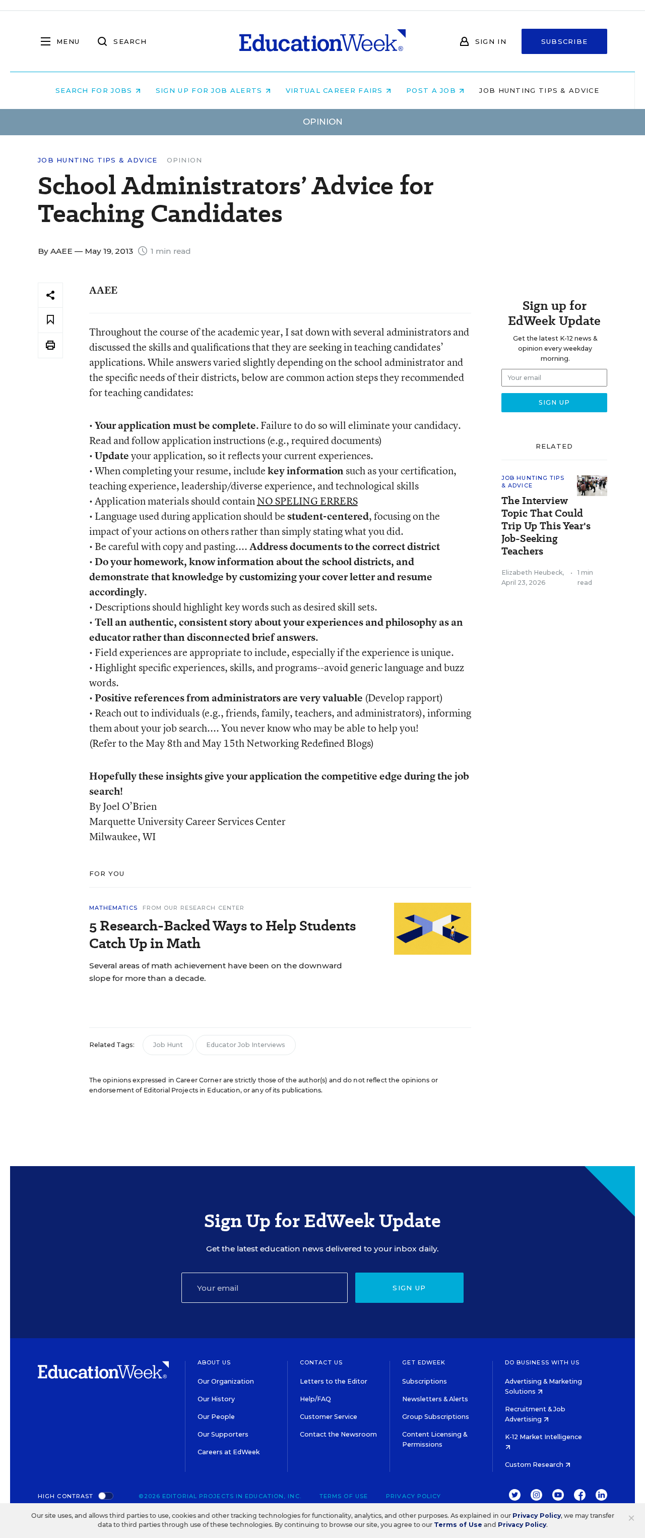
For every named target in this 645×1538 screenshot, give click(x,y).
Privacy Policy (413, 1496)
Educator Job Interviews (245, 1045)
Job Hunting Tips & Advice (539, 90)
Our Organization (226, 1381)
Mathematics (113, 907)
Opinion (185, 160)
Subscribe (564, 41)
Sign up (409, 1288)
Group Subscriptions (435, 1416)
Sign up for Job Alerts (210, 90)
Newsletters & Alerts (435, 1399)
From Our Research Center (193, 907)
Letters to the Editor (333, 1381)
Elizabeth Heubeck (531, 572)
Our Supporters (223, 1434)
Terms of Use (343, 1496)
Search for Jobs (95, 90)
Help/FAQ (315, 1399)
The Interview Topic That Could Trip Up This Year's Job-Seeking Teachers (546, 526)
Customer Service (328, 1416)
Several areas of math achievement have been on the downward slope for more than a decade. (215, 972)
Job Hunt (168, 1045)
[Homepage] (322, 41)
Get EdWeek (423, 1362)
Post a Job (432, 90)
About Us (214, 1362)
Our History (216, 1399)
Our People (216, 1416)
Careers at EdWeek (229, 1452)
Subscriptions (424, 1381)
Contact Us (321, 1362)
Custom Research (535, 1464)
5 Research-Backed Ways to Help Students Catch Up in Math (222, 934)
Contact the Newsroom (338, 1434)
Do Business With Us (542, 1362)
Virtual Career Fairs (335, 90)
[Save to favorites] (50, 320)
